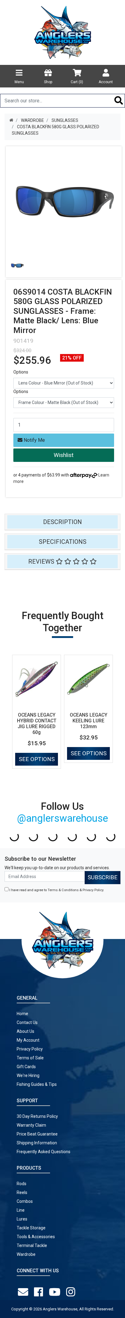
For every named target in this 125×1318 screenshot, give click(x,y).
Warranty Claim (31, 1125)
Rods (21, 1183)
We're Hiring (28, 1075)
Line (21, 1210)
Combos (25, 1201)
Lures (22, 1219)
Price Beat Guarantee (37, 1134)
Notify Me (33, 440)
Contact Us (27, 1022)
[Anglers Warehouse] (62, 32)
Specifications (62, 541)
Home (22, 1013)
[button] (63, 455)
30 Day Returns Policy (37, 1116)
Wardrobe (26, 1254)
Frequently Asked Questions (43, 1151)
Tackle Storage (31, 1227)
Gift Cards (26, 1066)
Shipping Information (37, 1142)
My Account (28, 1040)
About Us (25, 1031)
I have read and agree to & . (56, 890)
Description (62, 522)
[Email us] (24, 1292)
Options (20, 372)
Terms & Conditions (63, 890)
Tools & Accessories (36, 1236)
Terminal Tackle (32, 1245)
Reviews (42, 561)
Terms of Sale (30, 1057)
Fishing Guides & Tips (37, 1084)
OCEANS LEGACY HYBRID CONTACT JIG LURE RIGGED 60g (36, 723)
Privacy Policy (93, 890)
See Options (37, 759)
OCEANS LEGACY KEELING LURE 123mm (88, 720)
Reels (22, 1192)
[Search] (119, 101)
